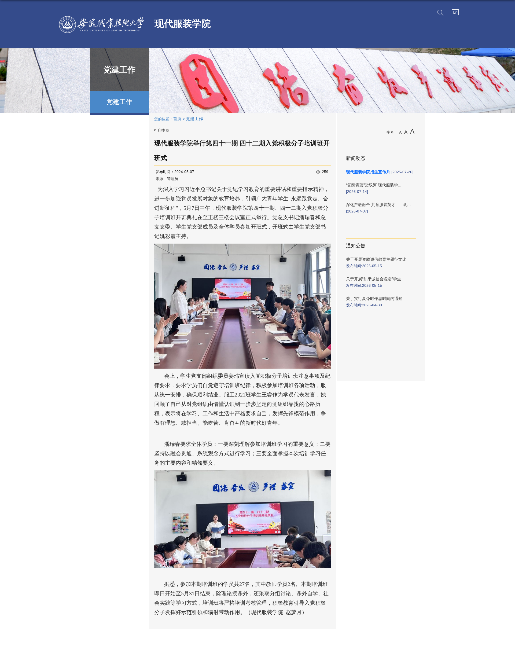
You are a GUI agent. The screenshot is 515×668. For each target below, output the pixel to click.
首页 (177, 118)
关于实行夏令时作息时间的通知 (374, 298)
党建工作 (194, 118)
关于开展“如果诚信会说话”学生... (375, 279)
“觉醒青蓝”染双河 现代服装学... (373, 185)
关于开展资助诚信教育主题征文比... (378, 259)
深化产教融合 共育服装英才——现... (378, 204)
